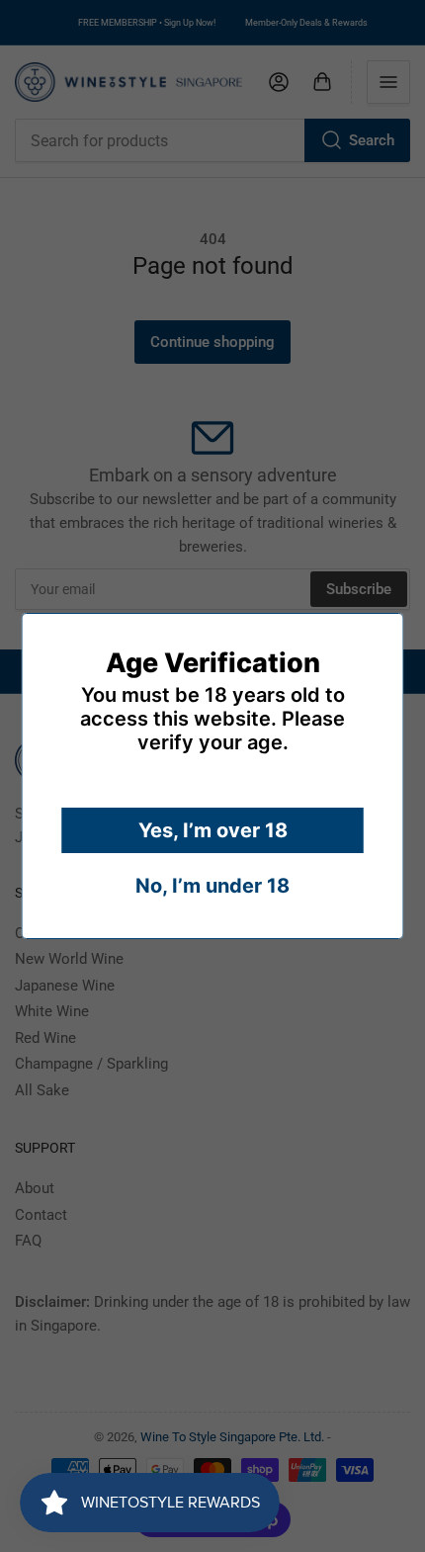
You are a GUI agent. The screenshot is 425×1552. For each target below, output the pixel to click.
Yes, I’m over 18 (213, 830)
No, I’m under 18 (212, 886)
